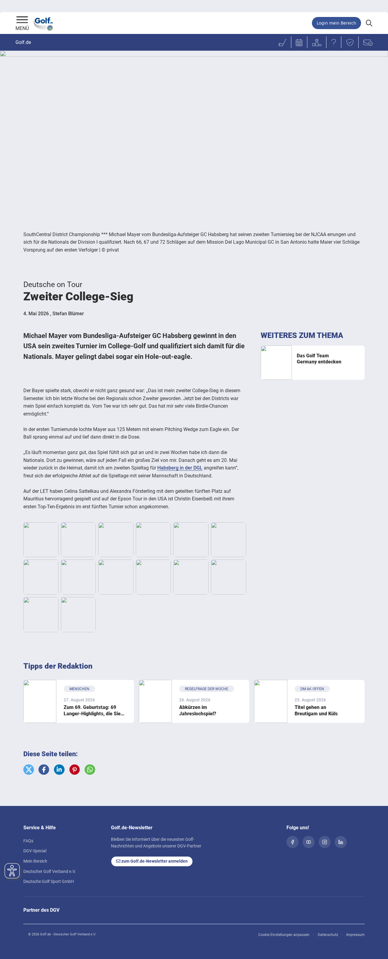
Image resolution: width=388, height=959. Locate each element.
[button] (28, 769)
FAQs (28, 840)
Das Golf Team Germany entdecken (319, 359)
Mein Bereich (35, 861)
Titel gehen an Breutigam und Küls (316, 710)
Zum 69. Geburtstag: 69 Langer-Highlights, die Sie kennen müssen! (92, 710)
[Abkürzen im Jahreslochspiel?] (155, 701)
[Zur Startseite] (22, 20)
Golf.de (23, 42)
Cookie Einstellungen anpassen (283, 935)
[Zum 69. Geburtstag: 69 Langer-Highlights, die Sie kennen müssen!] (39, 701)
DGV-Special (34, 850)
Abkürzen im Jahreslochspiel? (197, 710)
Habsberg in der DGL (179, 468)
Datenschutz (328, 935)
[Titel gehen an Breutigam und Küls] (270, 701)
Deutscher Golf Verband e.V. (49, 871)
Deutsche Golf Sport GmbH (48, 881)
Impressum (355, 935)
